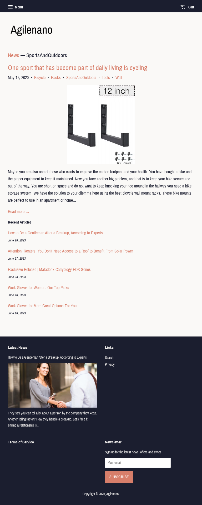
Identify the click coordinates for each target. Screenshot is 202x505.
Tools (106, 77)
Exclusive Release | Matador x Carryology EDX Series (49, 269)
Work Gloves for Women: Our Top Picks (38, 287)
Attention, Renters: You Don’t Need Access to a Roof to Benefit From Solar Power (70, 251)
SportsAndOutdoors (81, 77)
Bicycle (40, 77)
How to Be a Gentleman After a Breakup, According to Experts (55, 233)
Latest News (17, 347)
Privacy (110, 365)
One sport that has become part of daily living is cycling (77, 67)
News (13, 55)
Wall (118, 77)
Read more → (19, 211)
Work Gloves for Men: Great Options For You (42, 306)
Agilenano (112, 494)
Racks (56, 77)
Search (109, 358)
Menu (18, 7)
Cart (191, 7)
